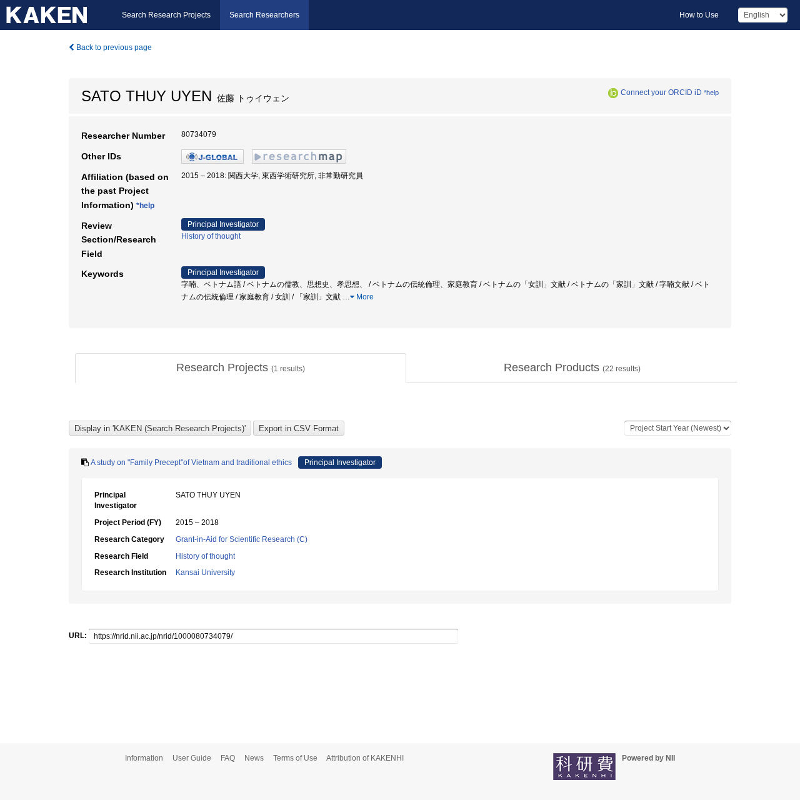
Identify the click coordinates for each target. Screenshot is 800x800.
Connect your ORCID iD (661, 92)
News (254, 758)
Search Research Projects (166, 15)
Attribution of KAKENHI (365, 758)
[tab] (240, 368)
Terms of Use (295, 758)
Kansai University (205, 572)
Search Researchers (264, 15)
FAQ (228, 758)
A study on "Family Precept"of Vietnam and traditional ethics (191, 462)
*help (711, 92)
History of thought (211, 236)
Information (144, 758)
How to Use (699, 15)
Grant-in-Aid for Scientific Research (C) (242, 539)
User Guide (191, 758)
